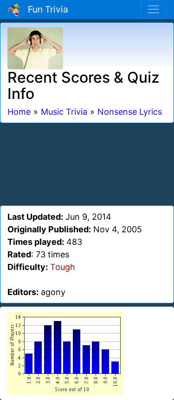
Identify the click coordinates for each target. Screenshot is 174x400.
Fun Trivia (45, 9)
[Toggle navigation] (154, 9)
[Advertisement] (87, 162)
